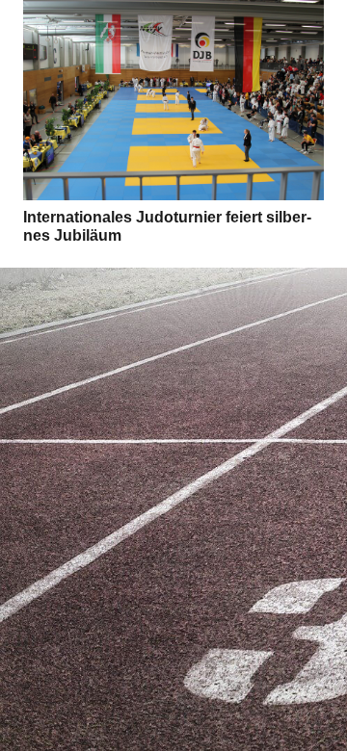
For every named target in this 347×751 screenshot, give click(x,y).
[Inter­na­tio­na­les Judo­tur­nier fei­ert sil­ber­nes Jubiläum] (173, 100)
